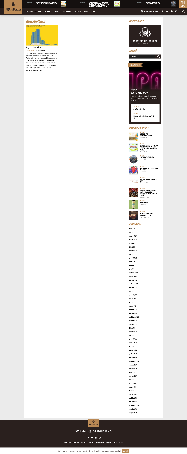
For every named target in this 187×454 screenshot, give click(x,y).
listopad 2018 (133, 401)
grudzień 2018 (133, 398)
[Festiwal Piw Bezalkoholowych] (63, 4)
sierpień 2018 (133, 413)
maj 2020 (131, 335)
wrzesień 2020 (133, 320)
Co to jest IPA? (139, 92)
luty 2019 (131, 390)
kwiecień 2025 (133, 258)
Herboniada (144, 202)
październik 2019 (134, 361)
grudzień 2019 (133, 354)
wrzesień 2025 (133, 243)
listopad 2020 (133, 313)
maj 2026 (131, 232)
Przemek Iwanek (30, 50)
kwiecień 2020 (133, 339)
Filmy (86, 11)
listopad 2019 (133, 357)
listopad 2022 (133, 280)
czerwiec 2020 (133, 331)
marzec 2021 (132, 298)
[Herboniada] (133, 204)
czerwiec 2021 (133, 287)
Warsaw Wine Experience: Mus (148, 180)
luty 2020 (131, 346)
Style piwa (134, 90)
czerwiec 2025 (133, 250)
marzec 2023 (133, 276)
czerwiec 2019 (133, 376)
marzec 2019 (132, 387)
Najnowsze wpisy (138, 128)
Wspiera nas (81, 431)
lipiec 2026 (132, 228)
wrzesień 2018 (133, 409)
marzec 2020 (133, 343)
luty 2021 (131, 302)
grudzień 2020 (133, 309)
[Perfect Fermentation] (173, 4)
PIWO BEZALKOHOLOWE (33, 11)
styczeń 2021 (132, 306)
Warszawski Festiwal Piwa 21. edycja (149, 169)
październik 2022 (134, 284)
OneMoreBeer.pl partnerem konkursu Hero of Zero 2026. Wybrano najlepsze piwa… (99, 4)
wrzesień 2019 (133, 365)
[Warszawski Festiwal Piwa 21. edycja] (133, 170)
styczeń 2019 (132, 394)
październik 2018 (134, 405)
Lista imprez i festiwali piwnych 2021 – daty (144, 117)
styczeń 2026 (133, 239)
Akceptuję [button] (125, 451)
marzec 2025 (133, 261)
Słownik (78, 11)
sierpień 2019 (133, 368)
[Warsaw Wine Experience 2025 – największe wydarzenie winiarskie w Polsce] (133, 192)
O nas (94, 11)
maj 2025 (131, 254)
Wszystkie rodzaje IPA (139, 109)
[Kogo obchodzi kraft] (42, 35)
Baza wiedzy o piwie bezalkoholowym (146, 214)
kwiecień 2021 (133, 295)
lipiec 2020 (132, 328)
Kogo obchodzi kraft (34, 47)
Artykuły (29, 3)
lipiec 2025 (132, 247)
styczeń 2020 (133, 350)
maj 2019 (131, 379)
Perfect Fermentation (153, 3)
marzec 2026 (133, 236)
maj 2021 (131, 291)
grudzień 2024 (133, 265)
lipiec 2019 (132, 372)
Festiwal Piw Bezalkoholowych (46, 3)
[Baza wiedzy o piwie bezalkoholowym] (133, 215)
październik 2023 (134, 273)
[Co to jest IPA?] (145, 82)
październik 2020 (134, 317)
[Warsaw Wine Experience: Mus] (133, 181)
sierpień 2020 (133, 324)
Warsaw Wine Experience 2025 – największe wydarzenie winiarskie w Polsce (148, 192)
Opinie (57, 11)
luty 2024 (131, 269)
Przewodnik (67, 11)
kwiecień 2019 (133, 383)
